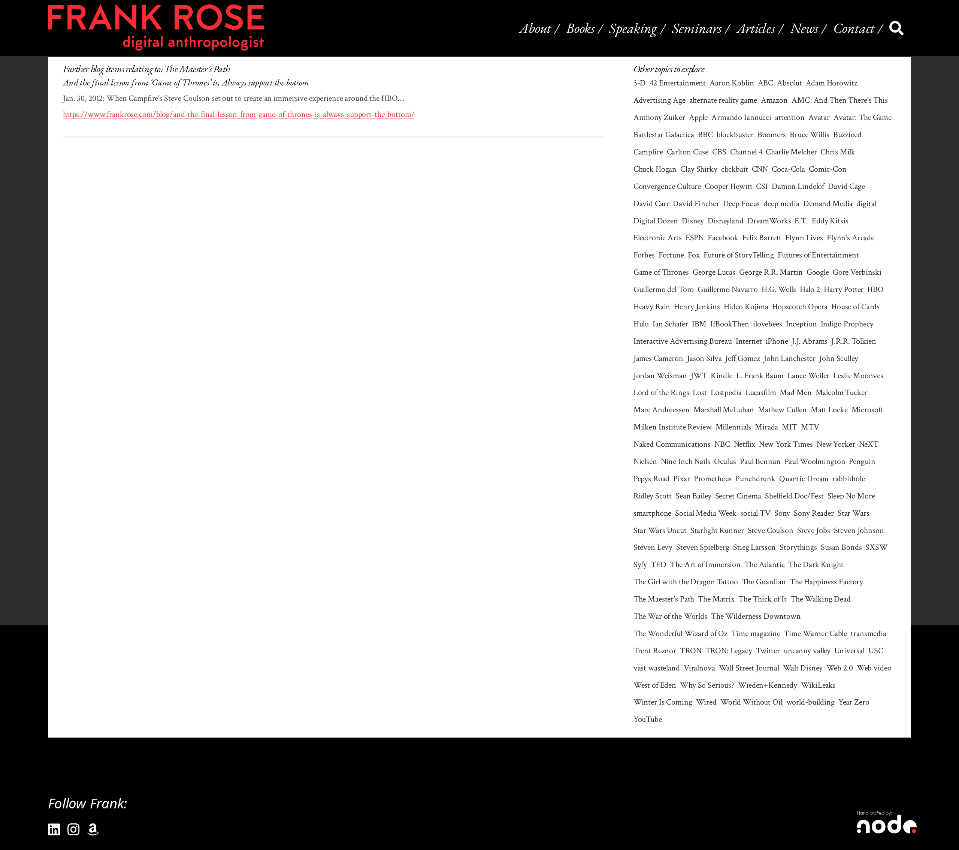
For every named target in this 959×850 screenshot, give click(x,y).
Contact (853, 28)
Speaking (633, 28)
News (804, 28)
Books (580, 28)
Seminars (696, 28)
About (535, 28)
